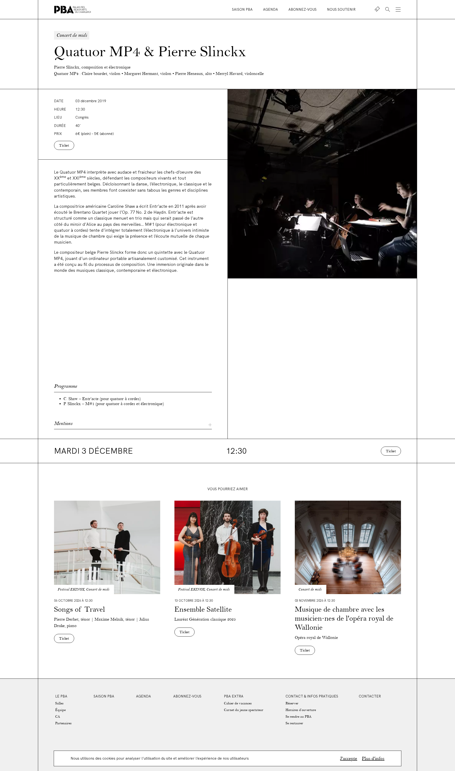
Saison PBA (243, 9)
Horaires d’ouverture (301, 710)
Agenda (271, 9)
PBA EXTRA (233, 696)
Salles (59, 703)
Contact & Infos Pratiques (312, 696)
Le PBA (61, 696)
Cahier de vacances (238, 703)
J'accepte (348, 758)
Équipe (60, 710)
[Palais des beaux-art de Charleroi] (72, 9)
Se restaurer (294, 723)
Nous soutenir (341, 9)
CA (57, 717)
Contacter (370, 696)
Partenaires (63, 723)
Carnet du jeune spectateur (243, 710)
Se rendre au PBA (298, 717)
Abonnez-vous (303, 9)
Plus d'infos (373, 758)
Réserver (292, 703)
